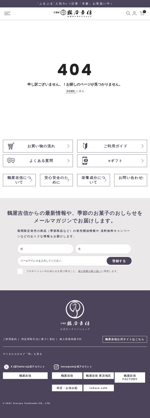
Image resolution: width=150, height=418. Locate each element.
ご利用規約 (10, 339)
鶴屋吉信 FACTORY (129, 377)
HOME (71, 91)
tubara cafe (98, 387)
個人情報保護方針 (71, 339)
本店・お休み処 (67, 387)
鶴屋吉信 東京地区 (98, 375)
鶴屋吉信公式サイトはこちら (124, 339)
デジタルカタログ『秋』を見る (22, 354)
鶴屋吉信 (25, 375)
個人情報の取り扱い (89, 271)
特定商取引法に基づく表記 (38, 339)
